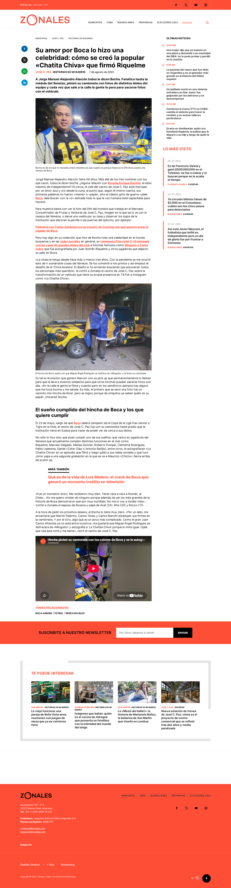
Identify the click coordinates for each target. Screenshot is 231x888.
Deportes (188, 247)
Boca (39, 198)
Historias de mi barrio (80, 38)
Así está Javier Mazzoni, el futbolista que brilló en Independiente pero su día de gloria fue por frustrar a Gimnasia (186, 235)
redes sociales (70, 241)
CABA (110, 22)
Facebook (176, 4)
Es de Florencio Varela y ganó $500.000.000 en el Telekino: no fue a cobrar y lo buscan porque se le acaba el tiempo (187, 172)
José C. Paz (58, 38)
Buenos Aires (126, 22)
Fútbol (59, 613)
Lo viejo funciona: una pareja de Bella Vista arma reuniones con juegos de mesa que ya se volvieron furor (48, 717)
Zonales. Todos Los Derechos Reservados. (56, 876)
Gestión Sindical (30, 864)
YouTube (195, 4)
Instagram (205, 4)
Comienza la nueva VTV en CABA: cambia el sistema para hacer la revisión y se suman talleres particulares (187, 113)
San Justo (37, 5)
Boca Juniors (44, 613)
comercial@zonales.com (32, 828)
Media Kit (26, 844)
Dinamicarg (68, 864)
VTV (46, 5)
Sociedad (193, 184)
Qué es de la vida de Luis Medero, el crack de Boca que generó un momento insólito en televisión (98, 479)
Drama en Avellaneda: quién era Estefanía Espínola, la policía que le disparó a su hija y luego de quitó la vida (187, 133)
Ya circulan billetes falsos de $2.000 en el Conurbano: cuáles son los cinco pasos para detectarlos (187, 204)
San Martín (124, 707)
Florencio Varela (177, 184)
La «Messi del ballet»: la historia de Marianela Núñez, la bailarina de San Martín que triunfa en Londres (137, 716)
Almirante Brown (84, 707)
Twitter (185, 4)
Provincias (145, 22)
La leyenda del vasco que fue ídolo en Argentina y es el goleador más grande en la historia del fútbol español (187, 74)
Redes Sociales (75, 613)
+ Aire (50, 864)
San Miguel (37, 707)
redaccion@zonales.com (32, 831)
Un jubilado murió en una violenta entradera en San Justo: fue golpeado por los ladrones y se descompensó (186, 94)
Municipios (95, 22)
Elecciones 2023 (167, 22)
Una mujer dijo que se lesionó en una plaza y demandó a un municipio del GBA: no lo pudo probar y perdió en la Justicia (188, 54)
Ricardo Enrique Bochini (124, 183)
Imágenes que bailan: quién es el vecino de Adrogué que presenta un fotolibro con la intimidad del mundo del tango (93, 720)
